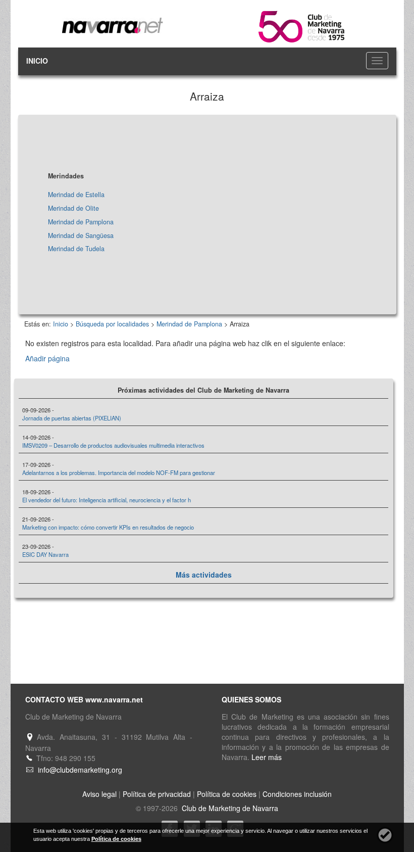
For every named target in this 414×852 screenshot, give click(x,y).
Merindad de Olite (73, 208)
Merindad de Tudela (76, 248)
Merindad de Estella (76, 194)
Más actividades (204, 575)
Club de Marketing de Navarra (229, 808)
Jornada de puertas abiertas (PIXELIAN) (71, 418)
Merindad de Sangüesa (81, 235)
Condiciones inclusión (297, 794)
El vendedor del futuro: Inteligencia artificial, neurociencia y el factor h (106, 500)
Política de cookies (226, 794)
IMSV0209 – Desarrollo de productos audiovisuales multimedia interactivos (113, 445)
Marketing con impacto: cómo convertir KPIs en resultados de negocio (108, 527)
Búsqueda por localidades (112, 323)
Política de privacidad (157, 794)
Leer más (266, 757)
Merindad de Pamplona (81, 221)
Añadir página (47, 358)
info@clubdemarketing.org (80, 770)
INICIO (37, 61)
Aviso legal (99, 794)
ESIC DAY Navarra (45, 554)
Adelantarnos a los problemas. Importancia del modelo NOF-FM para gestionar (118, 472)
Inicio (60, 323)
